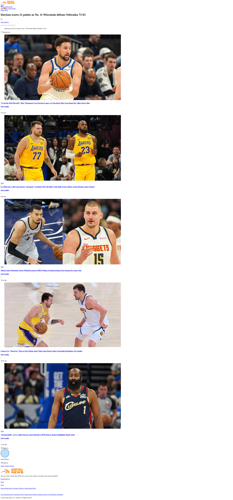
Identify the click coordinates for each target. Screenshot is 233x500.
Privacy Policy (24, 488)
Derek (2, 466)
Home (2, 10)
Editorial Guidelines (57, 494)
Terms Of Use (48, 494)
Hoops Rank (4, 488)
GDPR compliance (38, 494)
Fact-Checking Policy (7, 494)
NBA (2, 5)
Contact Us (17, 488)
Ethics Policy (32, 488)
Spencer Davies (9, 466)
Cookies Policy (28, 494)
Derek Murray (5, 22)
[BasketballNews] (7, 3)
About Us (11, 488)
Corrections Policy (18, 494)
